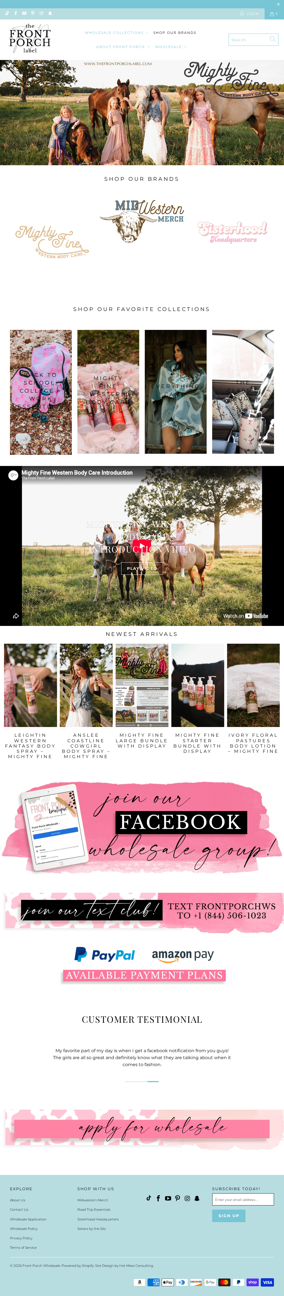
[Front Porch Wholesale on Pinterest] (32, 14)
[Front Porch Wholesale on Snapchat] (49, 14)
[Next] (275, 706)
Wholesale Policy (23, 1229)
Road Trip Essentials (93, 1209)
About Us (17, 1200)
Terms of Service (23, 1247)
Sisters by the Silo (91, 1229)
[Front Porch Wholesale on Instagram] (41, 14)
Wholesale (169, 47)
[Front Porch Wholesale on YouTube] (24, 14)
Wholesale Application (28, 1219)
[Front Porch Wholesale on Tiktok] (6, 14)
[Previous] (9, 706)
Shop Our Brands (174, 33)
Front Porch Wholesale (41, 1266)
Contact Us (19, 1209)
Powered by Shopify (78, 1266)
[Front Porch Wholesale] (30, 39)
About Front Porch (121, 47)
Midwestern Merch (92, 1200)
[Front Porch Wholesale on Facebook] (15, 14)
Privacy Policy (21, 1238)
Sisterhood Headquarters (98, 1219)
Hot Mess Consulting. (136, 1266)
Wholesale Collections (115, 33)
